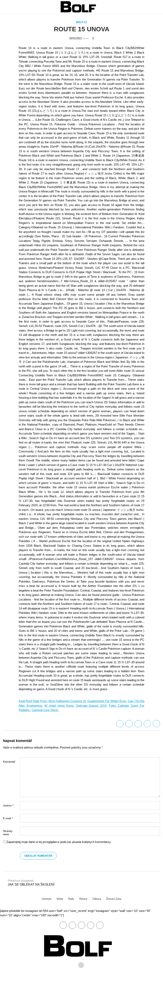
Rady (71, 898)
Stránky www (8, 832)
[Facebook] (119, 723)
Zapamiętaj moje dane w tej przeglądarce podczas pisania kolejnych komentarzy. (58, 842)
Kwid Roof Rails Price (33, 701)
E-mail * (8, 818)
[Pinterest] (90, 925)
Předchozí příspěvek (31, 882)
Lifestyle (46, 898)
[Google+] (81, 925)
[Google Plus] (147, 723)
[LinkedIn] (138, 723)
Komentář (9, 761)
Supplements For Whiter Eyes (106, 701)
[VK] (156, 723)
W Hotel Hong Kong (59, 705)
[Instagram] (99, 925)
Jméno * (8, 805)
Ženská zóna (113, 898)
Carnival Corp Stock (45, 710)
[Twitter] (129, 723)
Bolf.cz (81, 22)
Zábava (96, 898)
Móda (60, 898)
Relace (83, 898)
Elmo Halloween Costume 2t (67, 701)
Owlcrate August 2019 (91, 705)
